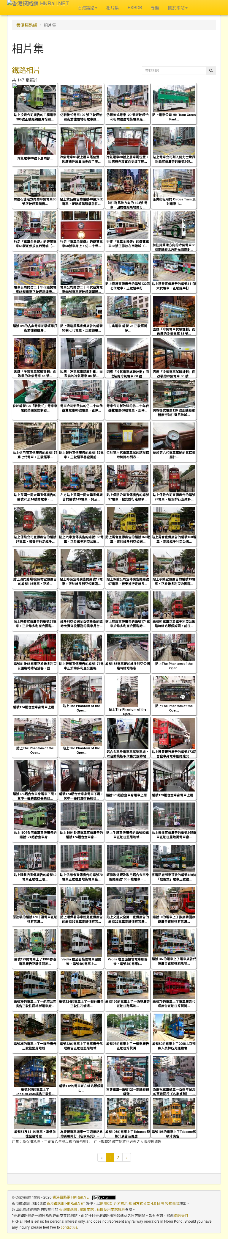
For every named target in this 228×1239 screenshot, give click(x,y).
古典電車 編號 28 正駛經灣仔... (127, 328)
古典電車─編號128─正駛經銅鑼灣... (127, 1091)
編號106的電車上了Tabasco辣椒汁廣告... (174, 1133)
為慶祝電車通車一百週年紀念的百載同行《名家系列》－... (174, 1091)
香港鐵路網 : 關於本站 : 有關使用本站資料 (92, 1209)
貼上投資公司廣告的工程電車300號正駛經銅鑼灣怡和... (35, 116)
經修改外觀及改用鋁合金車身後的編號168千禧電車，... (128, 876)
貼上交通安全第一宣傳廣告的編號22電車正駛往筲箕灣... (128, 919)
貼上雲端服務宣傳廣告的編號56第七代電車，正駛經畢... (81, 328)
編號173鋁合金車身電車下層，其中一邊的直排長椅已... (35, 796)
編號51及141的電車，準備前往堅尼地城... (35, 1133)
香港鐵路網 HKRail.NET (72, 1196)
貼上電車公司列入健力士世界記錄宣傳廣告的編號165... (174, 159)
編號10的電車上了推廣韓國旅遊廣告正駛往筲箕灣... (174, 919)
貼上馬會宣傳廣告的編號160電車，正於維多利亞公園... (127, 539)
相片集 (112, 7)
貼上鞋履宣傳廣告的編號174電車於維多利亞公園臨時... (127, 623)
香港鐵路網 (26, 25)
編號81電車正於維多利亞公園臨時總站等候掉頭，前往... (174, 623)
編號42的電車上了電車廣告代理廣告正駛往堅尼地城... (81, 1045)
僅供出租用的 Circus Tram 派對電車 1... (174, 201)
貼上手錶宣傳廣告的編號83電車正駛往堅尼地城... (127, 834)
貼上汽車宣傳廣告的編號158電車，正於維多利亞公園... (81, 539)
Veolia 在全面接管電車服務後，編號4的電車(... (128, 961)
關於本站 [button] (176, 7)
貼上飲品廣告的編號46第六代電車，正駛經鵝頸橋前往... (81, 201)
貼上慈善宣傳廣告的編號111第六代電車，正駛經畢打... (174, 285)
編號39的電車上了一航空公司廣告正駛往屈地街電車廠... (35, 1003)
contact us (69, 1226)
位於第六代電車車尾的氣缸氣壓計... (174, 454)
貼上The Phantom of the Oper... (174, 665)
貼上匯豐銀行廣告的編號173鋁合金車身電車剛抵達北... (174, 753)
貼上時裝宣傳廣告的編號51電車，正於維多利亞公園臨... (35, 623)
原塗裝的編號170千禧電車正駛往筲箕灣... (35, 919)
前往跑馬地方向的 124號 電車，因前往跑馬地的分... (128, 204)
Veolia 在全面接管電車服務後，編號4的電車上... (81, 961)
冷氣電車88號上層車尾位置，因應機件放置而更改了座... (81, 159)
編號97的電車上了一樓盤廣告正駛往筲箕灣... (127, 1045)
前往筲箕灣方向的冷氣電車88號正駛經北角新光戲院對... (174, 247)
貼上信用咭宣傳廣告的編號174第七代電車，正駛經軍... (35, 454)
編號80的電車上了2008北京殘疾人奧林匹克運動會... (174, 1045)
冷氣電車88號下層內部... (35, 158)
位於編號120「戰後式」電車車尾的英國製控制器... (35, 407)
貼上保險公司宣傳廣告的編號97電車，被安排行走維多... (128, 496)
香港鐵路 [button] (86, 7)
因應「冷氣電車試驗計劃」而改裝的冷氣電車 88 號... (174, 331)
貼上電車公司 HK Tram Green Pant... (174, 116)
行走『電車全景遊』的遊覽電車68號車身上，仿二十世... (81, 243)
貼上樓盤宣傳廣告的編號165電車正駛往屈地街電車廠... (174, 834)
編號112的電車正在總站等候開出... (81, 1087)
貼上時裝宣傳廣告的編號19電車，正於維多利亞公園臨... (81, 581)
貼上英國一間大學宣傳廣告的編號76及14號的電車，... (35, 496)
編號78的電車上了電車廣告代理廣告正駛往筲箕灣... (174, 1003)
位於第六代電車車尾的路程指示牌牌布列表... (128, 454)
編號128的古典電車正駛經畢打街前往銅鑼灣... (35, 328)
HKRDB (135, 7)
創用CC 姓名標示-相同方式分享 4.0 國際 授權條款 (139, 1203)
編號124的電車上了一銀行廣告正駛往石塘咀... (81, 1003)
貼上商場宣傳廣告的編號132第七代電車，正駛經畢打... (127, 285)
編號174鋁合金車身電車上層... (35, 707)
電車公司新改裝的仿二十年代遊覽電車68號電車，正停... (81, 407)
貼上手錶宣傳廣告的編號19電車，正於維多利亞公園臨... (174, 581)
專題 (155, 7)
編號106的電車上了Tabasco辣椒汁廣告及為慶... (127, 1133)
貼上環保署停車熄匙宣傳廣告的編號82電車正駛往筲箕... (81, 919)
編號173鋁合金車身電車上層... (128, 795)
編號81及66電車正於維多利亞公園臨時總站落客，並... (35, 665)
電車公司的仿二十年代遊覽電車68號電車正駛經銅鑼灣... (35, 289)
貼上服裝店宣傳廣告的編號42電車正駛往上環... (35, 876)
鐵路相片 (26, 70)
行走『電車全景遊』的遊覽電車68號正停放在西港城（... (35, 243)
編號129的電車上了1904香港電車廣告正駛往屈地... (35, 961)
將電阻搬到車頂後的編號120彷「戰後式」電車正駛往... (174, 876)
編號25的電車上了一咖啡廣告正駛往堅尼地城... (35, 1045)
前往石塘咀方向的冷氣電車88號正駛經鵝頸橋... (35, 201)
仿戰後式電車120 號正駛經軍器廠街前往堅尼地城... (174, 412)
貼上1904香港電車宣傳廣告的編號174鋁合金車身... (35, 834)
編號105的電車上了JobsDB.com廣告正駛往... (35, 1091)
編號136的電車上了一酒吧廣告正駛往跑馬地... (127, 1003)
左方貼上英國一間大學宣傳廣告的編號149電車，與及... (81, 496)
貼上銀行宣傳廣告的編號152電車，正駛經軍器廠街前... (81, 454)
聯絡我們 (181, 1215)
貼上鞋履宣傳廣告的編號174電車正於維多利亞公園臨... (81, 665)
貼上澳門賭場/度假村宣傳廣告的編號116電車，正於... (35, 581)
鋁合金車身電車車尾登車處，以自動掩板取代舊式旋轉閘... (128, 753)
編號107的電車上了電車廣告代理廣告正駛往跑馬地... (174, 961)
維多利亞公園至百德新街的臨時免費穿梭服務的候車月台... (81, 623)
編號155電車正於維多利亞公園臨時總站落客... (127, 665)
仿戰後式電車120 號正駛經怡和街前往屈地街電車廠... (81, 116)
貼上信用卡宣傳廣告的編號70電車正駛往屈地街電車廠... (81, 876)
